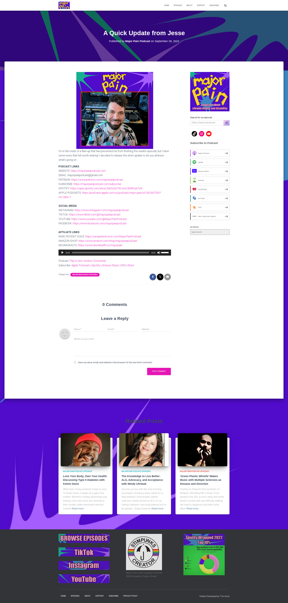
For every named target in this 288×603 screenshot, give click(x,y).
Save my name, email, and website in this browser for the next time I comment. (115, 362)
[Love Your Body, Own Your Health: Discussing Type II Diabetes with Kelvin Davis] (85, 449)
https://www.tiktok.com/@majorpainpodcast (94, 214)
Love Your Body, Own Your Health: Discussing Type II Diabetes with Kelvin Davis (85, 480)
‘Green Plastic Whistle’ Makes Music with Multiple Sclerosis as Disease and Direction (200, 480)
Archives (194, 227)
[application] (114, 253)
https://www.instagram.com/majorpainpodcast (102, 210)
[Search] (227, 122)
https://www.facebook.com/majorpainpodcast (99, 223)
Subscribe (214, 5)
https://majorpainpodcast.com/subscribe (97, 184)
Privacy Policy (130, 596)
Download (100, 260)
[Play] (62, 252)
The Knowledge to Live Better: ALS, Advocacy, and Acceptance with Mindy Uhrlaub (142, 480)
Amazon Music (110, 265)
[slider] (165, 252)
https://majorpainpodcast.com (88, 170)
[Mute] (158, 252)
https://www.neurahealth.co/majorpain (100, 245)
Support (201, 5)
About (189, 5)
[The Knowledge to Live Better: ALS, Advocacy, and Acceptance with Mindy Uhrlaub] (144, 449)
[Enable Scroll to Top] (282, 597)
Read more (78, 508)
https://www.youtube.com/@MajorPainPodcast (99, 219)
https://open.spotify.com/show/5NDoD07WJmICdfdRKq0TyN (106, 188)
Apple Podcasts (80, 265)
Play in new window (80, 260)
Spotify (96, 265)
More (131, 265)
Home (166, 5)
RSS (123, 265)
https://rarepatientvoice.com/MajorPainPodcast (113, 236)
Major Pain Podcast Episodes (85, 274)
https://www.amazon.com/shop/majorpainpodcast (107, 240)
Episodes (178, 5)
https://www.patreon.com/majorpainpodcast (97, 179)
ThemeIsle (225, 596)
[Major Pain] (64, 5)
